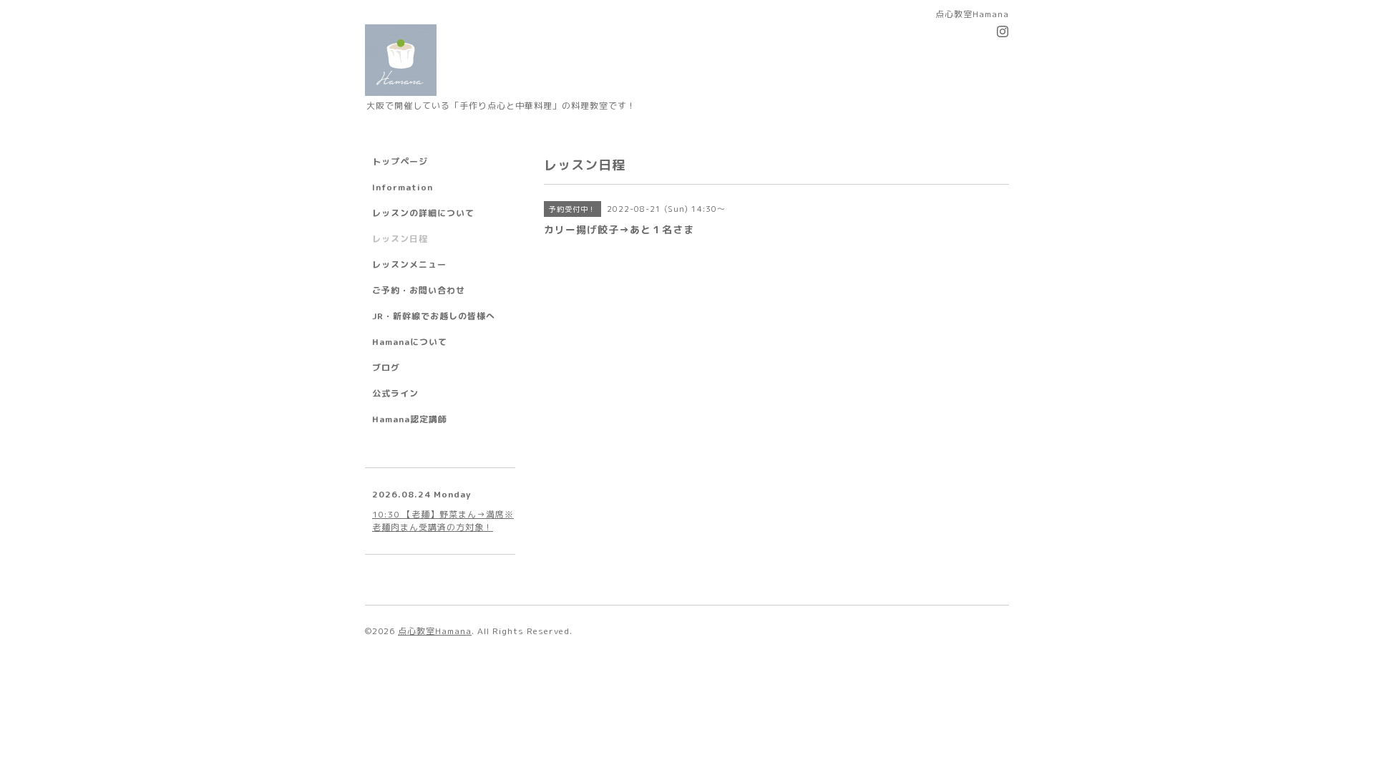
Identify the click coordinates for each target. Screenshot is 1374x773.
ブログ (386, 367)
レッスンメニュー (409, 264)
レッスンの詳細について (423, 213)
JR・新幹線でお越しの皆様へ (433, 316)
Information (402, 187)
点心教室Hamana (435, 631)
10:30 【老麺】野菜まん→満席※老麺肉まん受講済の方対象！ (443, 520)
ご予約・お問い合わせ (418, 290)
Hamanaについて (409, 342)
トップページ (400, 161)
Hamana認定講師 (409, 419)
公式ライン (395, 393)
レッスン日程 (400, 239)
